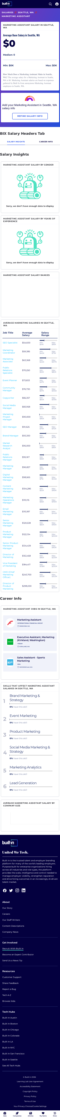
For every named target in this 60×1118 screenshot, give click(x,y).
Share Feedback (10, 983)
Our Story (7, 908)
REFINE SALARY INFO (30, 116)
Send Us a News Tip (12, 960)
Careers (6, 914)
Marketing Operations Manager (8, 500)
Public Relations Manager (7, 457)
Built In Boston (10, 1023)
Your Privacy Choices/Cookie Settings (30, 1106)
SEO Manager (10, 427)
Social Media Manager (9, 406)
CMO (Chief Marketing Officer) (8, 575)
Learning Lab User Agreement (30, 1081)
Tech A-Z (6, 995)
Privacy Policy (30, 1096)
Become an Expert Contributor (18, 954)
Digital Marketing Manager (8, 477)
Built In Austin (9, 1017)
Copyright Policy (30, 1091)
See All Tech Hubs (11, 1065)
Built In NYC (8, 1047)
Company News (10, 932)
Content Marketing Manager (8, 489)
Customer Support (11, 977)
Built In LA (7, 1041)
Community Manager (9, 389)
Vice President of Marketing (10, 564)
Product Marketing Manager (8, 534)
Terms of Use (30, 1101)
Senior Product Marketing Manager (10, 546)
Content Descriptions (13, 926)
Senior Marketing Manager (8, 523)
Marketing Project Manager (8, 417)
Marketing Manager (8, 467)
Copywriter (8, 398)
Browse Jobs (8, 1001)
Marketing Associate (8, 360)
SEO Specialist (10, 342)
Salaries (7, 12)
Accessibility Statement (30, 1086)
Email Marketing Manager (8, 512)
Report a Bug (9, 989)
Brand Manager (10, 435)
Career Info (46, 142)
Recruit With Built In (12, 948)
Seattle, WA (26, 12)
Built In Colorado (11, 1035)
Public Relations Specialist (8, 370)
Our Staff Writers (11, 920)
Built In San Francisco (13, 1053)
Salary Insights (16, 142)
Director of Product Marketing (8, 586)
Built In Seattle (9, 1059)
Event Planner (10, 380)
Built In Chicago (10, 1029)
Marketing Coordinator (9, 351)
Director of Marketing (8, 555)
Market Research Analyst (7, 446)
